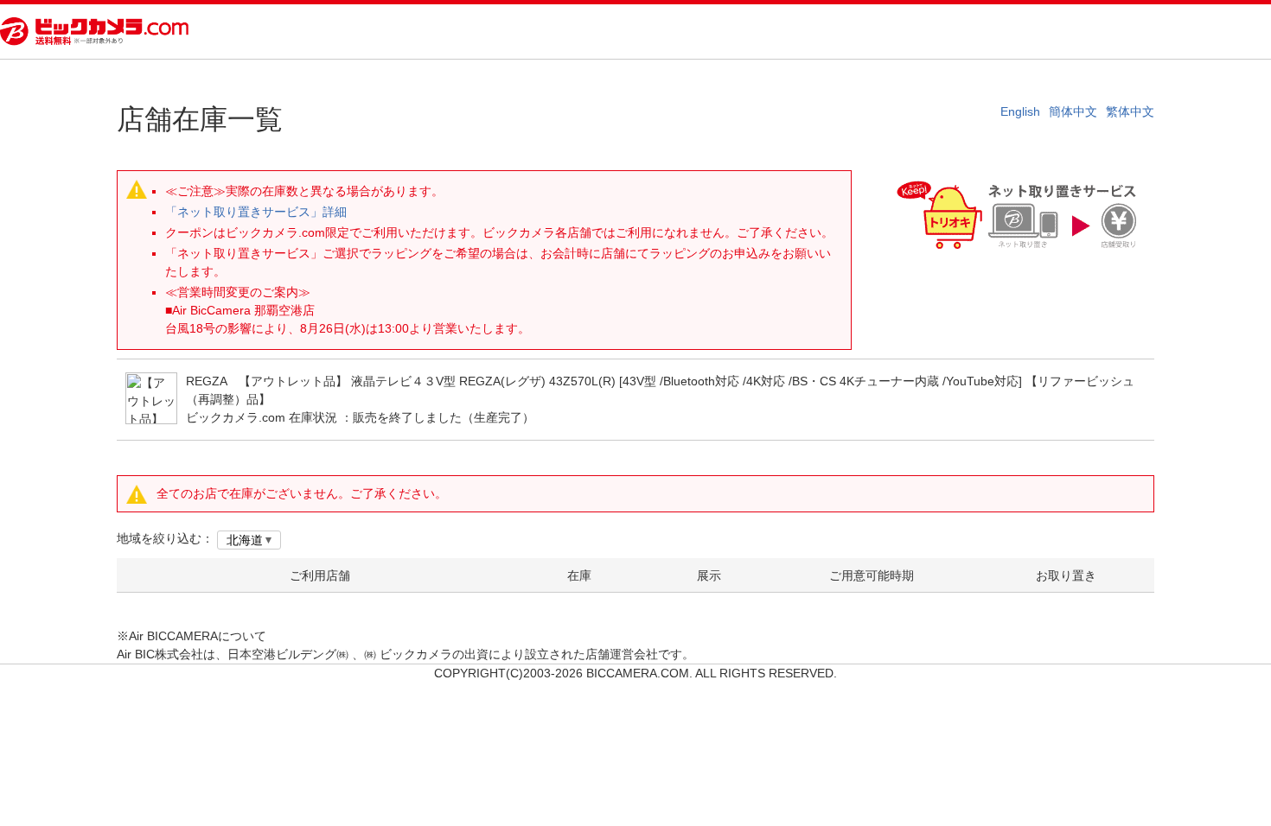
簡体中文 (1073, 111)
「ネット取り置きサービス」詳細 (256, 212)
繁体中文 (1130, 111)
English (1020, 111)
